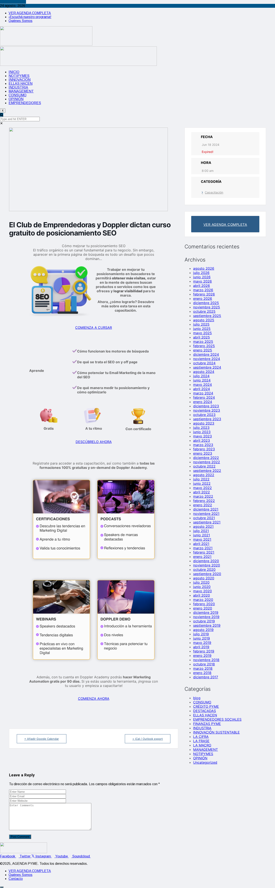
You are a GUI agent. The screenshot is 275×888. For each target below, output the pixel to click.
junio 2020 (202, 587)
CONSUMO (17, 95)
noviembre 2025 (206, 307)
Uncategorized (205, 762)
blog (196, 698)
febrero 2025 (204, 346)
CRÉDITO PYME (206, 706)
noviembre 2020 (206, 565)
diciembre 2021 (205, 509)
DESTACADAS (204, 711)
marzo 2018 (202, 668)
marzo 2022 (203, 496)
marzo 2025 (203, 341)
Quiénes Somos (20, 21)
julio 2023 (201, 427)
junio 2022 (202, 483)
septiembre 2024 (207, 367)
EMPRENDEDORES (25, 103)
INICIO (14, 72)
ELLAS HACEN (20, 83)
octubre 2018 (204, 664)
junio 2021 (201, 535)
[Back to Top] (1, 887)
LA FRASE (201, 741)
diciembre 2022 (206, 458)
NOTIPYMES (19, 76)
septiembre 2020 (207, 574)
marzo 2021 (202, 548)
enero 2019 (202, 655)
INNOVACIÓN (20, 80)
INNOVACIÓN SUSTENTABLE (216, 732)
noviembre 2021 (206, 513)
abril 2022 (201, 492)
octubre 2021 (204, 518)
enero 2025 (202, 350)
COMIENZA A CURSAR (93, 327)
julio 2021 (201, 531)
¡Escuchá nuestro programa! (30, 17)
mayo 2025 (202, 333)
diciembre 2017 (205, 677)
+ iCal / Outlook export (147, 738)
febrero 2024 (204, 397)
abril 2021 (201, 544)
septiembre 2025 (207, 316)
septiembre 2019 (206, 625)
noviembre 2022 (206, 462)
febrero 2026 (204, 294)
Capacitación (214, 192)
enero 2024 (202, 402)
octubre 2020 (204, 569)
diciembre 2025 (206, 303)
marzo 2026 (203, 290)
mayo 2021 (202, 539)
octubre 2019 (204, 621)
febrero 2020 (204, 604)
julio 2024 (201, 376)
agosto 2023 (203, 423)
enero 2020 (202, 608)
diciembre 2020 (206, 561)
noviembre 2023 (206, 410)
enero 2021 (202, 556)
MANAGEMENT (21, 91)
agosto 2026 (203, 268)
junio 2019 (201, 638)
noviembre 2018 (206, 660)
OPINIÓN (16, 99)
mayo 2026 (202, 281)
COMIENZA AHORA (93, 698)
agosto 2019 (203, 630)
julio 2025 (201, 324)
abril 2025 (201, 337)
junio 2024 (202, 380)
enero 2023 (202, 453)
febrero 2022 (204, 501)
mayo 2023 (202, 436)
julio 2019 (201, 634)
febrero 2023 (204, 449)
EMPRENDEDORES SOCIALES (217, 719)
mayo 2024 (202, 384)
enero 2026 (202, 298)
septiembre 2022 (207, 470)
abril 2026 (201, 285)
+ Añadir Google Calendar (41, 738)
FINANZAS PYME (207, 724)
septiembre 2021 (206, 522)
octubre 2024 (204, 363)
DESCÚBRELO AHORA (94, 442)
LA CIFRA (201, 736)
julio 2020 (201, 582)
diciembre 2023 (206, 406)
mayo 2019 (202, 642)
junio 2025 (202, 328)
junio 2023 (202, 432)
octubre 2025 (204, 311)
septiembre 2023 (207, 419)
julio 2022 (201, 479)
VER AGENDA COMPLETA (30, 13)
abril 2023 (201, 440)
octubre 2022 (204, 466)
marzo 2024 (203, 393)
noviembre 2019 (206, 617)
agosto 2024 (203, 371)
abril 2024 (201, 389)
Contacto (16, 878)
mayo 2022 (202, 488)
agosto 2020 (203, 578)
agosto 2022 (203, 475)
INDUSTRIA (18, 87)
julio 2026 (201, 273)
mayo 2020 (202, 591)
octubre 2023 (204, 414)
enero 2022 (202, 505)
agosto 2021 (203, 526)
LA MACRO (202, 745)
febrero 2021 (203, 552)
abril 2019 (201, 647)
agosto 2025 (203, 320)
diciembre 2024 (206, 354)
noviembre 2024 (206, 359)
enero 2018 (202, 673)
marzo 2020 (203, 599)
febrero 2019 (203, 651)
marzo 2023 (203, 445)
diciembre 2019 (205, 612)
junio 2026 (202, 277)
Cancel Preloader (13, 2)
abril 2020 (201, 595)
